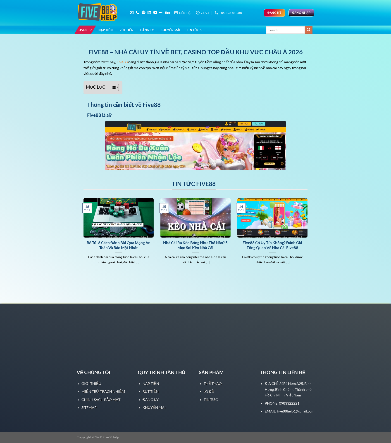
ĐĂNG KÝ (147, 30)
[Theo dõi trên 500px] (167, 13)
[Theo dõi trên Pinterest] (143, 13)
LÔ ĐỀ (209, 391)
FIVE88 (84, 30)
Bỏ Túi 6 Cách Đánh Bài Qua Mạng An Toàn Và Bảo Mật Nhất (118, 245)
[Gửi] (308, 30)
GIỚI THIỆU (91, 383)
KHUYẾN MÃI (170, 30)
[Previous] (82, 237)
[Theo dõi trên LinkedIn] (149, 13)
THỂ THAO (213, 383)
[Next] (308, 237)
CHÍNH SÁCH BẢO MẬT (100, 399)
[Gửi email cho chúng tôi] (132, 13)
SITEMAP (89, 407)
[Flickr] (161, 13)
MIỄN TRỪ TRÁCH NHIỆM (103, 391)
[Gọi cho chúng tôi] (137, 13)
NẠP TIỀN (105, 30)
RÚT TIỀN (126, 30)
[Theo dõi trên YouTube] (155, 13)
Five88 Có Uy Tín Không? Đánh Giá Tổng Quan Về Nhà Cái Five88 (272, 245)
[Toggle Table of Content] (112, 87)
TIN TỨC (193, 30)
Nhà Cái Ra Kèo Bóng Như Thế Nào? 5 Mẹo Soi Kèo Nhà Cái (195, 245)
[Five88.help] (99, 13)
